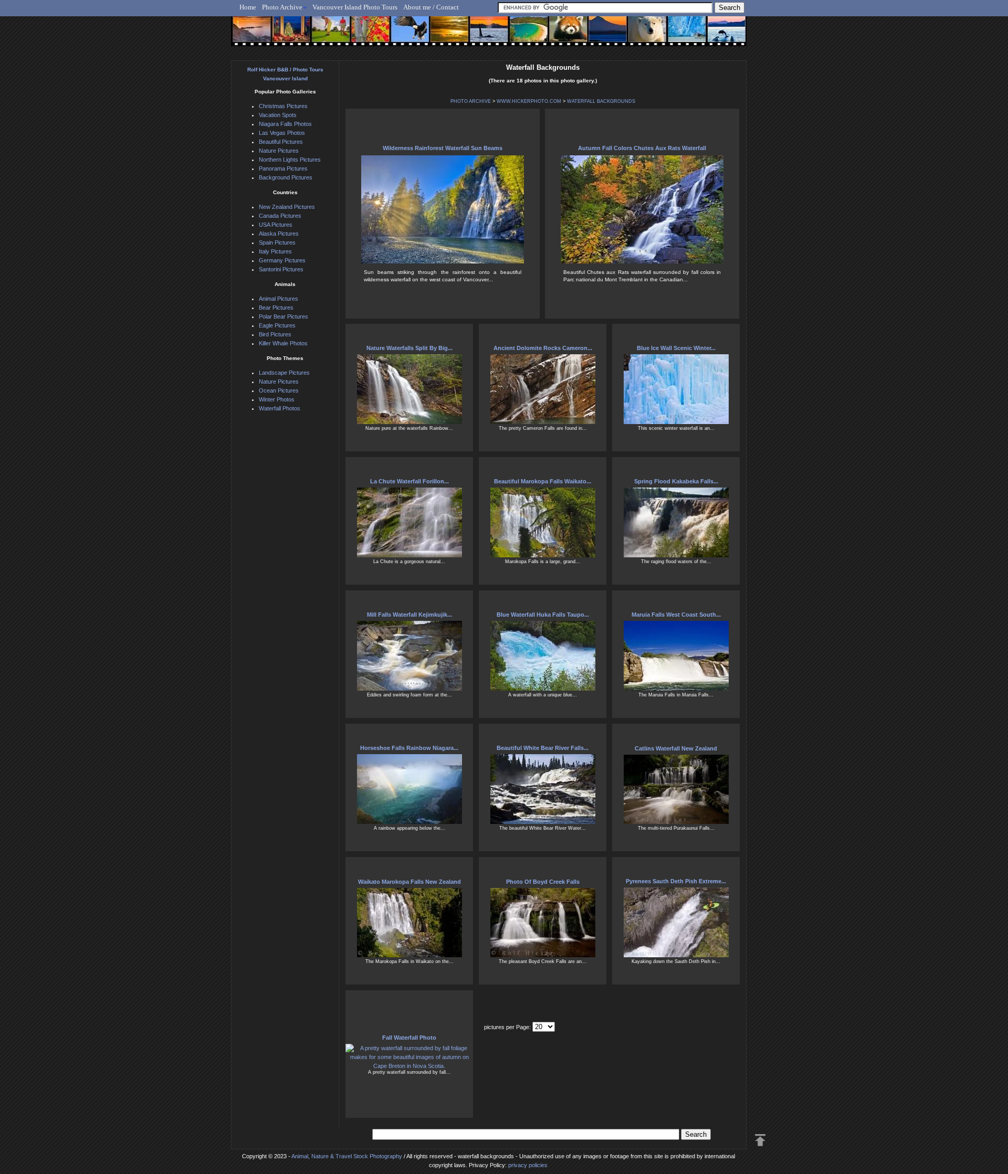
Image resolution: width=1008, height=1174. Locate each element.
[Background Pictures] (444, 35)
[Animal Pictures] (561, 35)
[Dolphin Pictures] (717, 35)
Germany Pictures (282, 260)
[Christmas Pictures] (288, 35)
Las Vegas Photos (282, 133)
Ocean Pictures (279, 390)
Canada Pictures (280, 216)
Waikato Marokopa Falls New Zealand (409, 882)
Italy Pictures (275, 251)
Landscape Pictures (284, 372)
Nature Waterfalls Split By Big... (409, 348)
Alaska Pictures (279, 233)
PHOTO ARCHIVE (470, 101)
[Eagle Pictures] (405, 35)
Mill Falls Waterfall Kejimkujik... (409, 614)
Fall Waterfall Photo (409, 1037)
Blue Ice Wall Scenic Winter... (676, 348)
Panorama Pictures (283, 168)
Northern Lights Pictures (290, 159)
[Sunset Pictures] (249, 35)
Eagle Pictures (277, 325)
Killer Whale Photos (283, 343)
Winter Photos (277, 399)
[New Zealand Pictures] (599, 35)
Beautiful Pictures (281, 142)
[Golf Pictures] (327, 35)
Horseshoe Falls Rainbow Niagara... (409, 748)
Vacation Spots (278, 115)
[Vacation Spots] (522, 35)
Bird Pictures (275, 334)
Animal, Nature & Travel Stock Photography (346, 1156)
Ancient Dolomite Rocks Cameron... (543, 348)
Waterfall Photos (279, 408)
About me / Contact (431, 7)
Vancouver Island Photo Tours (354, 7)
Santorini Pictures (281, 269)
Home (247, 7)
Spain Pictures (277, 242)
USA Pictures (275, 224)
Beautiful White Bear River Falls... (543, 748)
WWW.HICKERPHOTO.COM (529, 101)
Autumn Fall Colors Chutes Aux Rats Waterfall (642, 148)
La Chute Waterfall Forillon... (409, 481)
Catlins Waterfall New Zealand (676, 748)
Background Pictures (285, 177)
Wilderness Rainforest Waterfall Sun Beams (442, 148)
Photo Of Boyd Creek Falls (543, 882)
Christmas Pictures (283, 106)
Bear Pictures (276, 307)
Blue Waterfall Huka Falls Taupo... (543, 614)
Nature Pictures (279, 150)
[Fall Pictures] (366, 35)
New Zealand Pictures (287, 207)
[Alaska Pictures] (677, 35)
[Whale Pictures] (483, 35)
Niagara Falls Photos (285, 124)
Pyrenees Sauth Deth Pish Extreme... (676, 881)
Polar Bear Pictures (283, 316)
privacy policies (528, 1165)
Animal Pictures (278, 298)
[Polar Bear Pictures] (638, 35)
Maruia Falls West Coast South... (676, 614)
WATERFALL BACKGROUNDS (601, 101)
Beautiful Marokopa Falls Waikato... (542, 481)
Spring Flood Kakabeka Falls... (676, 481)
